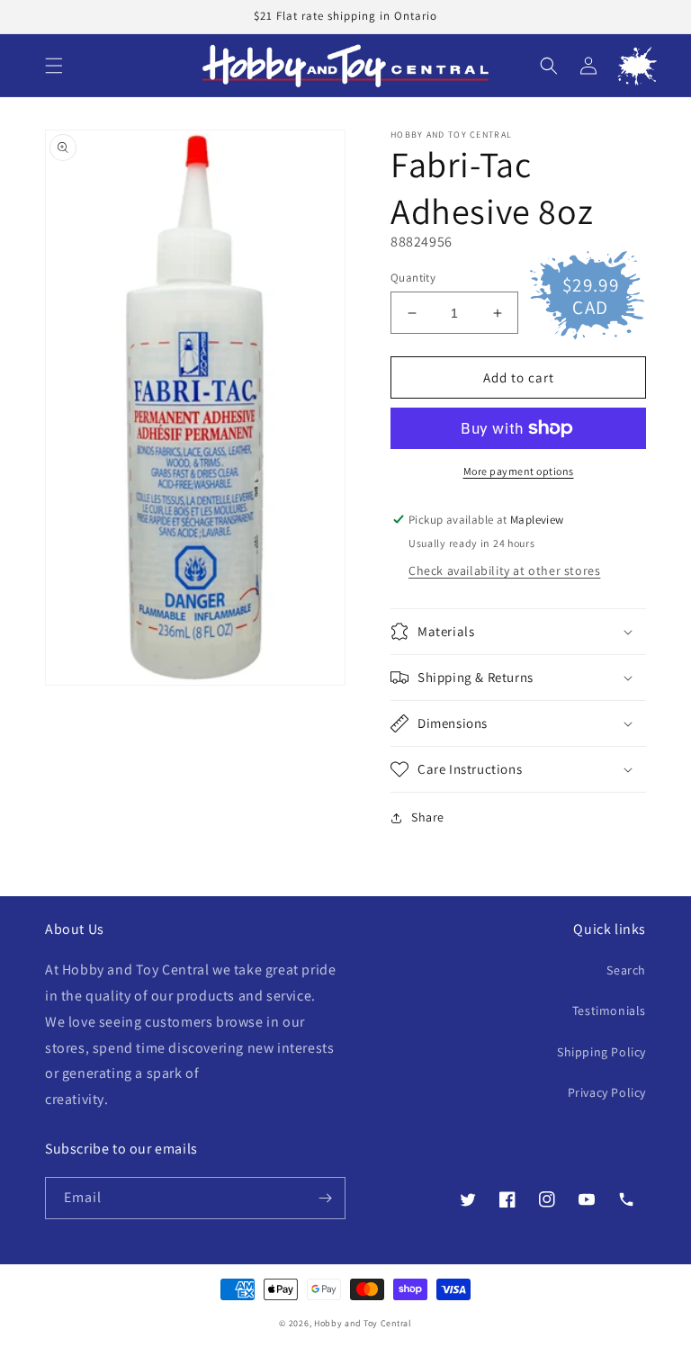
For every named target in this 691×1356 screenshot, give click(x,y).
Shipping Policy (601, 1052)
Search (626, 970)
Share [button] (427, 817)
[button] (54, 65)
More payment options (518, 471)
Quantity (412, 277)
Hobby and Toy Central (363, 1323)
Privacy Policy (607, 1092)
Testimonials (609, 1010)
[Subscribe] (325, 1198)
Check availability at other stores (504, 570)
